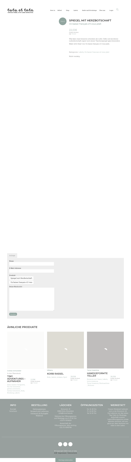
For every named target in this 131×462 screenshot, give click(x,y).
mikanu (60, 377)
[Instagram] (65, 444)
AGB (55, 453)
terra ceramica (92, 381)
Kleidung (10, 393)
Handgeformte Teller (97, 374)
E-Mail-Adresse (15, 268)
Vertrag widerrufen (65, 460)
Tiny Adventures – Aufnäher (16, 379)
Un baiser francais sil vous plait (96, 52)
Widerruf (39, 416)
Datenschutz (72, 453)
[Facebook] (70, 444)
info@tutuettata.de (66, 413)
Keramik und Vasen (94, 379)
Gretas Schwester (13, 391)
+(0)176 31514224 (65, 420)
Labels (81, 52)
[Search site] (117, 9)
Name (11, 261)
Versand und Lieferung (39, 411)
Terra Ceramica (92, 383)
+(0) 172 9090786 (65, 427)
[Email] (60, 444)
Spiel (65, 377)
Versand (74, 34)
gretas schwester (13, 389)
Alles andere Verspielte (16, 385)
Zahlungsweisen (39, 409)
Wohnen (91, 385)
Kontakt (13, 409)
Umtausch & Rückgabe (39, 413)
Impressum (62, 453)
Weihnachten (104, 383)
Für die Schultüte (13, 387)
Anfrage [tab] (12, 255)
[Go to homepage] (20, 9)
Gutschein (13, 411)
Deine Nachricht (15, 287)
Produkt (12, 275)
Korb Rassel (55, 374)
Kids (22, 391)
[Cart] (123, 10)
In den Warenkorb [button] (14, 373)
